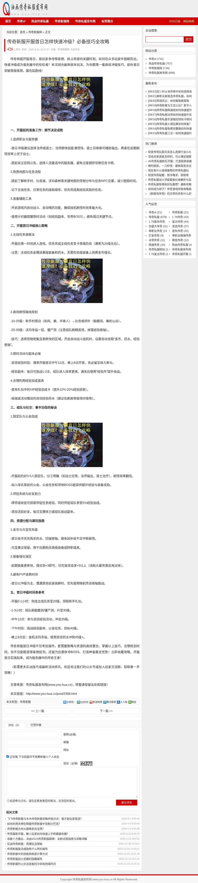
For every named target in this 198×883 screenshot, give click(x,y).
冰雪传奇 (157, 240)
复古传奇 (180, 221)
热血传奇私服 (40, 21)
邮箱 (66, 742)
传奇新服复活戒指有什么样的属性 (27, 848)
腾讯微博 (111, 702)
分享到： (71, 702)
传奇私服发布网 (25, 8)
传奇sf (21, 21)
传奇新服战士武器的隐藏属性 (24, 858)
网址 (66, 749)
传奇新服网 (62, 21)
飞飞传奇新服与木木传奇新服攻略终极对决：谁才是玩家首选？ (45, 818)
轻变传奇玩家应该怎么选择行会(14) (169, 151)
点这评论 (75, 49)
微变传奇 (180, 240)
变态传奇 (180, 226)
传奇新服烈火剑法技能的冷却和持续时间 (31, 863)
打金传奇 (156, 235)
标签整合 (107, 21)
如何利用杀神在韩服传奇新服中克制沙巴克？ (34, 823)
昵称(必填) (69, 734)
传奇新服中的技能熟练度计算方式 (27, 853)
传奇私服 (158, 216)
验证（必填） (71, 763)
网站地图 (188, 21)
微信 (134, 702)
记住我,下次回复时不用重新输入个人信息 (34, 756)
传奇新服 (25, 701)
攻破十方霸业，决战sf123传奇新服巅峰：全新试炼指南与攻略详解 (47, 838)
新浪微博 (97, 702)
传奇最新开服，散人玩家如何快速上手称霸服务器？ (38, 833)
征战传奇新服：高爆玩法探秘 (24, 843)
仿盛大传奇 (158, 226)
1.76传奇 (180, 216)
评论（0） (14, 725)
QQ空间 (84, 702)
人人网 (123, 702)
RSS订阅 (174, 21)
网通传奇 (157, 244)
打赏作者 (36, 724)
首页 (8, 21)
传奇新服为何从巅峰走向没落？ (26, 828)
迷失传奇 (180, 230)
